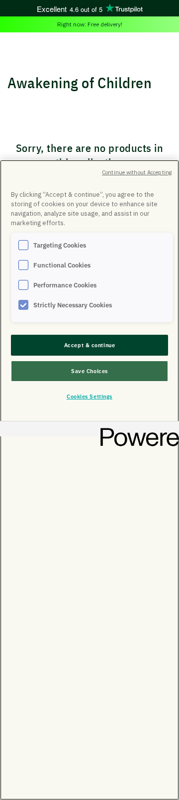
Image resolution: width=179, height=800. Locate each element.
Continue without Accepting (137, 172)
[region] (89, 480)
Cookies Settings (89, 396)
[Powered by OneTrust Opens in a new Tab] (136, 430)
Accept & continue (89, 345)
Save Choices (89, 371)
